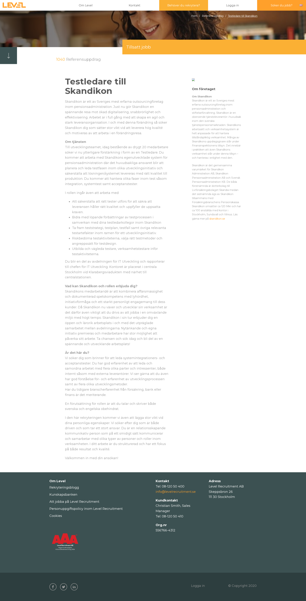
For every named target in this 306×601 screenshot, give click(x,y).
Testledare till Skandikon (242, 16)
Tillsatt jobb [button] (138, 47)
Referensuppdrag (212, 16)
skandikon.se (217, 218)
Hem (194, 16)
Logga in (198, 586)
